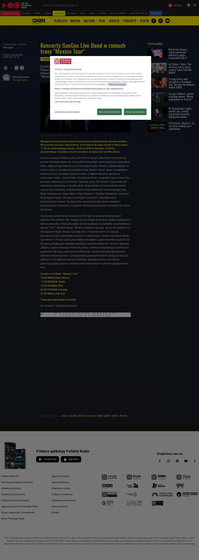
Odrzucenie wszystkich (109, 111)
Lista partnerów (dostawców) (67, 101)
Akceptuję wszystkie (135, 111)
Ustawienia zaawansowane (67, 111)
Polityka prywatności (117, 84)
